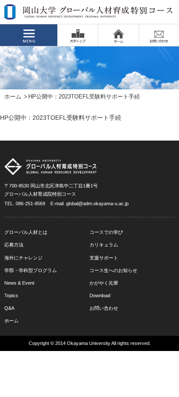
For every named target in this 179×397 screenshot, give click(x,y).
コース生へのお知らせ (113, 270)
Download (100, 295)
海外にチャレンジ (23, 257)
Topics (11, 295)
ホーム (12, 97)
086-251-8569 (30, 203)
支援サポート (104, 257)
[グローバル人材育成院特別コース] (89, 13)
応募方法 (13, 244)
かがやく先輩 (104, 282)
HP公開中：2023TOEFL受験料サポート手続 (60, 117)
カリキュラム (104, 244)
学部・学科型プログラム (30, 270)
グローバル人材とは (25, 232)
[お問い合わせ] (159, 35)
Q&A (9, 308)
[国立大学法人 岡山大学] (77, 35)
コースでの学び (106, 232)
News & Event (19, 282)
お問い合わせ (104, 308)
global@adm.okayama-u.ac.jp (97, 203)
